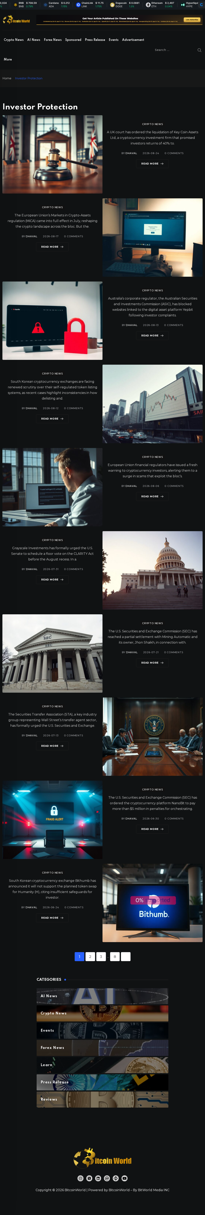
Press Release (95, 40)
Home (6, 78)
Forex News (53, 40)
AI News (33, 40)
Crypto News (14, 40)
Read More (150, 163)
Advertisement (133, 40)
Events (114, 40)
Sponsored (73, 40)
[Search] (200, 50)
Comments (174, 153)
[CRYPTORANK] (201, 5)
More (8, 59)
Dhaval (131, 153)
